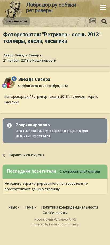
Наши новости (44, 60)
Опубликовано (43, 86)
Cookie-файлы (55, 213)
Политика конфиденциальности (69, 207)
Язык (13, 207)
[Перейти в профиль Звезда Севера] (9, 82)
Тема (29, 207)
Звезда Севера (27, 55)
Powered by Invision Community (55, 224)
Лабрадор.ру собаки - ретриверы (52, 7)
